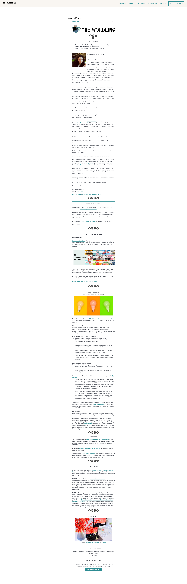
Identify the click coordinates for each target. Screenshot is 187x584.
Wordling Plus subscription (81, 122)
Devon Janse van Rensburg (92, 542)
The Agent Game (91, 121)
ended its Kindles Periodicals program (89, 448)
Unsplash (103, 542)
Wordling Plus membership (81, 164)
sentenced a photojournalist (97, 479)
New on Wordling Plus (78, 241)
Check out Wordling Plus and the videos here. (85, 281)
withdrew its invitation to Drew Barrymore (97, 439)
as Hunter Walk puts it (100, 404)
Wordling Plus (88, 423)
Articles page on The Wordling (88, 209)
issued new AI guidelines (88, 453)
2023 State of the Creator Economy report (100, 318)
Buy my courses (86, 194)
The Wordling (9, 3)
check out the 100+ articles (88, 221)
